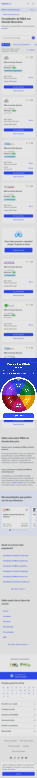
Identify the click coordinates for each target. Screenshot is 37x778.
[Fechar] (34, 360)
